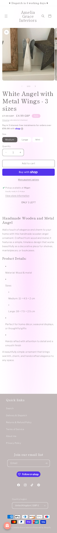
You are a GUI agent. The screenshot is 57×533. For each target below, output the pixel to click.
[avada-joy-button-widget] (7, 525)
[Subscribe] (46, 463)
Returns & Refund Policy (19, 422)
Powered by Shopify (42, 527)
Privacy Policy (13, 443)
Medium (9, 139)
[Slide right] (35, 86)
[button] (6, 16)
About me (11, 436)
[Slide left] (22, 86)
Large (25, 139)
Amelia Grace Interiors (23, 527)
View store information (17, 195)
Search (10, 408)
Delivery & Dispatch (16, 415)
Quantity (6, 146)
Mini (39, 140)
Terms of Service (15, 429)
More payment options (28, 179)
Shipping (5, 120)
